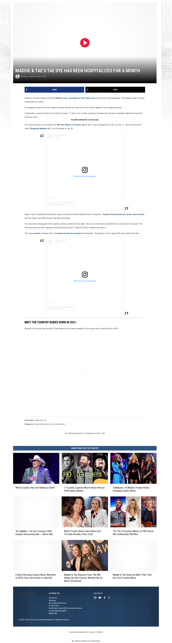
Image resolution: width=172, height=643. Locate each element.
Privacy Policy (54, 606)
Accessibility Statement (57, 603)
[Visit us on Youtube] (100, 597)
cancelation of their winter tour (81, 98)
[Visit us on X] (110, 597)
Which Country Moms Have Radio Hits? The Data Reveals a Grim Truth (82, 533)
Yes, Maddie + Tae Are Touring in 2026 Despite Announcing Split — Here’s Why (34, 533)
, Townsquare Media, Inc (46, 620)
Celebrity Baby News (41, 424)
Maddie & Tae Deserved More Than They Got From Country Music (132, 576)
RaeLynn (106, 214)
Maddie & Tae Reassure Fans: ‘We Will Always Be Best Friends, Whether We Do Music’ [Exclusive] (83, 577)
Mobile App (53, 613)
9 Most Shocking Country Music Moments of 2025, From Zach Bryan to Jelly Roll (35, 576)
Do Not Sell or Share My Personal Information (65, 608)
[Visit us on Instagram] (96, 597)
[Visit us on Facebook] (105, 597)
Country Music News (57, 424)
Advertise (52, 600)
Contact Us (53, 598)
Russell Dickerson (118, 214)
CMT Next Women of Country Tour (71, 125)
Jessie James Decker (135, 214)
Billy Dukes (24, 76)
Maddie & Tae (61, 98)
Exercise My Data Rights (57, 611)
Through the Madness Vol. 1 (41, 128)
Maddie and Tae (40, 420)
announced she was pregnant (69, 233)
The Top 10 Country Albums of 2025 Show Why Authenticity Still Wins (133, 533)
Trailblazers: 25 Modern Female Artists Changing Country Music (131, 489)
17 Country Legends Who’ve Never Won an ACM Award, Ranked (84, 489)
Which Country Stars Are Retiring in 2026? (35, 487)
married (37, 233)
